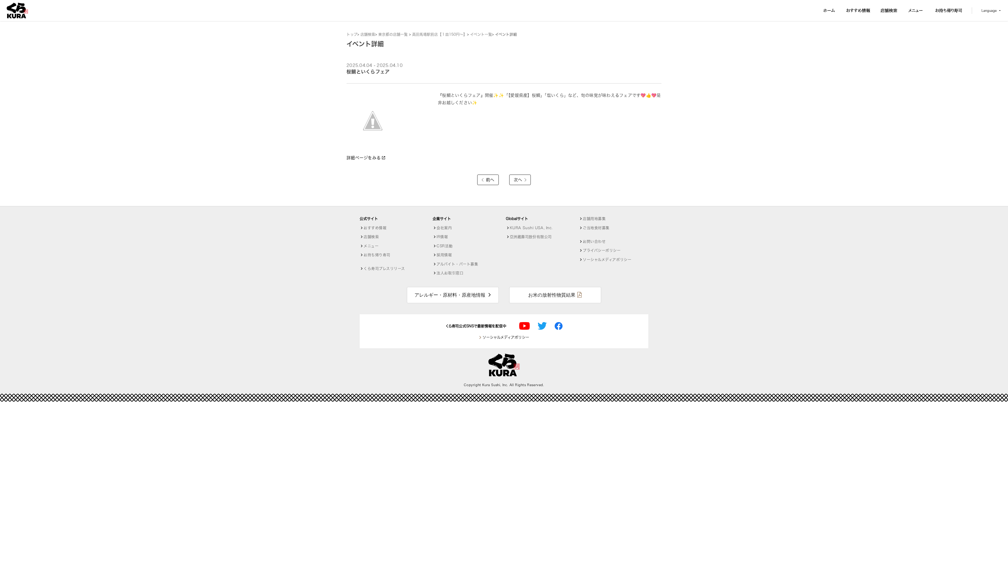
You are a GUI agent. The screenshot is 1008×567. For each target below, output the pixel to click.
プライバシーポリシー (602, 250)
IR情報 (442, 237)
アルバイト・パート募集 (457, 264)
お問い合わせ (594, 241)
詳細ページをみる (364, 158)
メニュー (371, 246)
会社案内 (444, 228)
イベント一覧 (481, 34)
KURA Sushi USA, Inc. (531, 228)
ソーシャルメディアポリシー (607, 259)
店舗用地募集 (594, 218)
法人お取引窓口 (450, 273)
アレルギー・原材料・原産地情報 (449, 295)
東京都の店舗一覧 (393, 34)
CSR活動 (445, 246)
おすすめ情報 (375, 228)
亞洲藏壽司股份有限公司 (531, 237)
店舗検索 (367, 34)
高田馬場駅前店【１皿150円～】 (439, 34)
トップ (351, 34)
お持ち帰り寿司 (377, 255)
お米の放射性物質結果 (551, 295)
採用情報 (444, 255)
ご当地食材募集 (596, 228)
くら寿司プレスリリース (384, 268)
